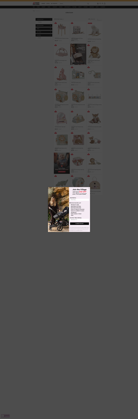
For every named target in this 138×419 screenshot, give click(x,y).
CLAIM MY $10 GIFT (79, 223)
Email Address (73, 197)
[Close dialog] (89, 188)
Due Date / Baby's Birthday (76, 217)
